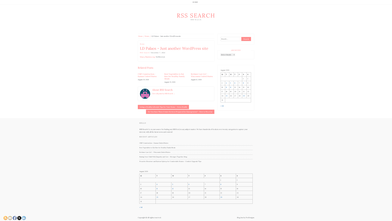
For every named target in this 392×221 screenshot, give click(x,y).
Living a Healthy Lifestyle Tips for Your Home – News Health (163, 107)
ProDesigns (250, 218)
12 (230, 87)
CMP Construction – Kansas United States (147, 75)
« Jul (222, 106)
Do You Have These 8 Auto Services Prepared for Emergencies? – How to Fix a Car (180, 112)
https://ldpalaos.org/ (148, 57)
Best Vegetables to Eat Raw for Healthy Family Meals (174, 76)
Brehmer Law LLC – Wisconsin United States (202, 75)
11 (226, 87)
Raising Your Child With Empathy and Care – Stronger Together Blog (163, 157)
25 (226, 96)
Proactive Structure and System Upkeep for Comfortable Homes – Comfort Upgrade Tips (170, 161)
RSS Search (196, 15)
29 (244, 96)
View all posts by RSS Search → (163, 94)
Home (195, 2)
